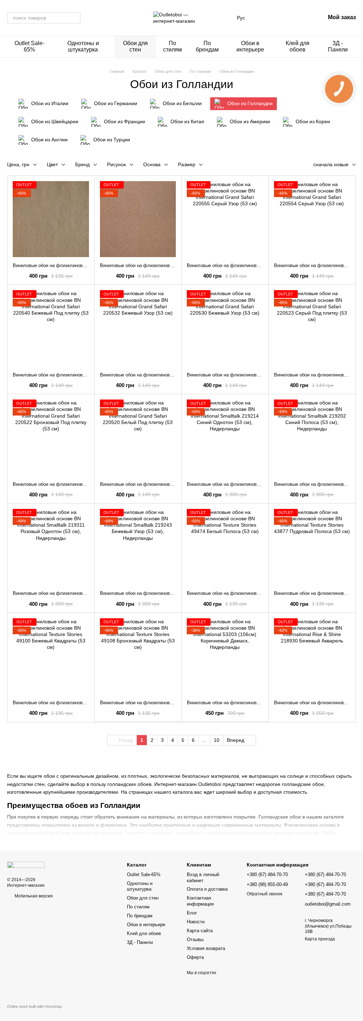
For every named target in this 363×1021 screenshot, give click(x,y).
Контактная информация (200, 901)
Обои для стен (135, 46)
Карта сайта (200, 930)
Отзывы (195, 939)
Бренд (82, 164)
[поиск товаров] (74, 17)
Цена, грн (18, 164)
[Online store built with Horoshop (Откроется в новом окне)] (34, 1012)
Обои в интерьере (250, 46)
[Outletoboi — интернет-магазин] (26, 864)
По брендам (207, 46)
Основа (152, 164)
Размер (186, 164)
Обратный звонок (264, 893)
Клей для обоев (297, 46)
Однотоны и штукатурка (83, 46)
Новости (196, 921)
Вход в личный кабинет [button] (203, 877)
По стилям (172, 46)
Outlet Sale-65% (29, 46)
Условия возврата (206, 948)
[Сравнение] (264, 17)
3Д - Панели (338, 46)
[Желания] (282, 17)
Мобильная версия (33, 896)
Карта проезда (320, 938)
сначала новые (330, 164)
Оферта (195, 957)
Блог (192, 913)
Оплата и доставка (207, 889)
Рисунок (116, 164)
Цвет (52, 164)
